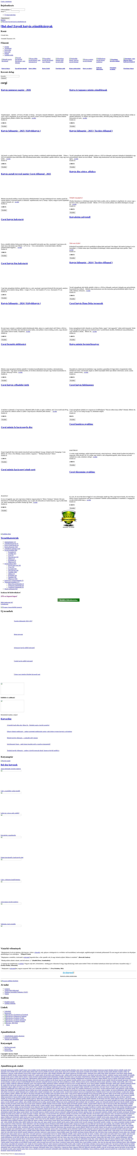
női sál (134, 1120)
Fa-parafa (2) (12, 552)
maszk (10, 1120)
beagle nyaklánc (75, 1118)
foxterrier (52, 1112)
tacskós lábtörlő (80, 1127)
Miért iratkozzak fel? (7, 602)
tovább (34, 118)
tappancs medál (55, 1115)
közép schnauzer (88, 1128)
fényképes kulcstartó (35, 1093)
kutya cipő (69, 1095)
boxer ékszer (56, 1142)
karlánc (64, 1086)
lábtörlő (87, 1127)
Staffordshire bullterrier (76, 1097)
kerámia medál (86, 1098)
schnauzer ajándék (89, 1097)
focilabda (11, 1115)
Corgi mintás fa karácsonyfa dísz (16, 427)
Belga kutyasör (18, 634)
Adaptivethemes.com (19, 1153)
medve (51, 1090)
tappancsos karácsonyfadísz (75, 1086)
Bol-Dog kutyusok (9, 1047)
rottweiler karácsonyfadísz (24, 1080)
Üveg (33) (11, 567)
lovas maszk (85, 1107)
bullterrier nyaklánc (29, 1118)
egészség (100, 1097)
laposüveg (127, 1144)
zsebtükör (102, 1083)
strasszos (90, 1122)
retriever (49, 1110)
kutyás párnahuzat (50, 1123)
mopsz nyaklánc (38, 1120)
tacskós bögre (69, 1092)
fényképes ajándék (104, 1076)
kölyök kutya (84, 1135)
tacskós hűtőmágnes (121, 1137)
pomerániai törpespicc (109, 1097)
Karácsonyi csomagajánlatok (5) (13, 580)
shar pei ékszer (120, 1097)
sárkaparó (18, 1105)
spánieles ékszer (52, 1145)
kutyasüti (32, 1133)
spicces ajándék (13, 1110)
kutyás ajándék (119, 1144)
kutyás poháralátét (97, 1115)
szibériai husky (116, 1125)
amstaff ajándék (51, 1102)
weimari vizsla (124, 1086)
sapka (101, 1133)
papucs (3, 1117)
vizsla (60, 1100)
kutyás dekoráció (36, 1107)
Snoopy (107, 1086)
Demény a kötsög (107, 1145)
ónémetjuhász (5, 1095)
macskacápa (99, 1123)
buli (117, 1118)
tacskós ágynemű (11, 1103)
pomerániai (121, 1122)
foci (5, 1132)
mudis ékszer (122, 1118)
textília (10, 1105)
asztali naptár (39, 1075)
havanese (105, 1093)
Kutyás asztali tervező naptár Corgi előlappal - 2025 (26, 174)
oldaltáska (133, 1142)
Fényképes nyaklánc (113, 68)
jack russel (126, 1127)
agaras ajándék (114, 1117)
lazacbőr (131, 1095)
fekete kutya (70, 1076)
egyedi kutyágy (30, 1139)
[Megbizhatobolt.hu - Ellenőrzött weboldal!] (68, 527)
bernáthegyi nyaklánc (95, 1107)
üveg (121, 1130)
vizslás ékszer (122, 1149)
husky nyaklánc (94, 1133)
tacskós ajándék (12, 1127)
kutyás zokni (95, 1105)
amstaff (40, 1092)
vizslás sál (14, 1081)
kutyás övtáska (22, 1125)
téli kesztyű (116, 1102)
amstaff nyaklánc (83, 1103)
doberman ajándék (73, 1105)
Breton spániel (128, 1105)
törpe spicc (89, 1115)
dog (116, 1149)
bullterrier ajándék (67, 1133)
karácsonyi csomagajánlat (43, 1133)
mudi (50, 1144)
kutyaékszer (112, 1073)
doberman (91, 1073)
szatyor (12, 1076)
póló (21, 1093)
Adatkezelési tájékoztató (11, 990)
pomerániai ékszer (90, 1092)
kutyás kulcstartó (75, 1130)
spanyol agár (119, 1140)
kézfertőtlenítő (26, 1081)
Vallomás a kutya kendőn (8, 924)
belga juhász (104, 1073)
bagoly (123, 1125)
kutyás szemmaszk (41, 1070)
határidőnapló (121, 1108)
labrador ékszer (43, 1095)
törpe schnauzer (33, 1147)
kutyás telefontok (73, 1128)
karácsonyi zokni (46, 1132)
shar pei (27, 1137)
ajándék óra (4, 1098)
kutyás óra (54, 1133)
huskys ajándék (38, 1086)
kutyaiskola (79, 1117)
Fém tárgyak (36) (13, 570)
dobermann (59, 1127)
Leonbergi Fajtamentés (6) (16, 587)
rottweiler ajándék (95, 1147)
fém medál (56, 1092)
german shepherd (23, 1075)
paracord (95, 1128)
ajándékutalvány (130, 1108)
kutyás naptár (51, 1140)
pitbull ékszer (87, 1095)
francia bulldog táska (74, 1135)
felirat (130, 1086)
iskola (21, 1118)
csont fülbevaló (12, 1144)
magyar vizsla (21, 1133)
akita (63, 1108)
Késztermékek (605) (10, 564)
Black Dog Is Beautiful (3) (16, 584)
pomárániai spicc (48, 1092)
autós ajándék (28, 1102)
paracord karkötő (110, 1149)
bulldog (56, 1083)
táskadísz (89, 1113)
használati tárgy (47, 1098)
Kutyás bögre (6, 68)
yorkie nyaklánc (105, 1090)
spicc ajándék (131, 1132)
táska (14, 1112)
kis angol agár (5, 1110)
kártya (72, 1107)
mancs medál (47, 1122)
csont (32, 1125)
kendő (21, 1070)
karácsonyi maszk (60, 1070)
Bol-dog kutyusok (9, 765)
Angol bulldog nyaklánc (90, 1142)
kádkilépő (66, 1125)
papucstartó (98, 1112)
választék (37, 952)
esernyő (19, 1081)
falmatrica (58, 1075)
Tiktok (8, 1025)
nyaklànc (21, 963)
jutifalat (130, 1137)
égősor (6, 1092)
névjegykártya (96, 1113)
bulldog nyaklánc (34, 1115)
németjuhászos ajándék (88, 1076)
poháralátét (55, 1149)
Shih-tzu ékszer (119, 1098)
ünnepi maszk (101, 1081)
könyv (28, 1133)
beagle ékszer (56, 1120)
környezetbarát (80, 1102)
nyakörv (62, 1092)
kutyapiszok (74, 1085)
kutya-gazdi (27, 1103)
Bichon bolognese (36, 1081)
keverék (85, 1122)
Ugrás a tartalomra (6, 1)
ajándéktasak (87, 1108)
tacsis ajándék (91, 1085)
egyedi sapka (110, 1147)
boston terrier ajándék (72, 1142)
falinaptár (93, 1098)
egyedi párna (98, 1075)
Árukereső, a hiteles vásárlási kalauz (68, 976)
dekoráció (14, 1130)
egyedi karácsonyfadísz (98, 1108)
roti (94, 1112)
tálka (64, 1073)
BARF (97, 1095)
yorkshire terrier (35, 1105)
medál (114, 1112)
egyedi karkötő (93, 1120)
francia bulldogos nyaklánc (68, 1081)
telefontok (35, 1102)
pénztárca (49, 1135)
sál (66, 1083)
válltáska (17, 1093)
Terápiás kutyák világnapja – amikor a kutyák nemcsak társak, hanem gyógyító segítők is (33, 750)
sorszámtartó (33, 1135)
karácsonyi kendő (127, 1128)
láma (102, 1140)
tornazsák (3, 1070)
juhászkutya (4, 1073)
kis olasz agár (107, 1142)
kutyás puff (97, 1140)
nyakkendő (89, 1090)
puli (35, 1123)
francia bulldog (94, 1083)
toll (82, 1144)
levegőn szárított (76, 1080)
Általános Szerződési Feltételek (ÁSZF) (16, 992)
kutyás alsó (96, 1135)
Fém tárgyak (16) (13, 557)
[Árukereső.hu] (68, 973)
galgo (2, 1105)
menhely (47, 1105)
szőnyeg (68, 1085)
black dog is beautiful (69, 1071)
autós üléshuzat (119, 1088)
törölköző (15, 1120)
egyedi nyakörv (126, 1120)
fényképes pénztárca (90, 1144)
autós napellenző (100, 1125)
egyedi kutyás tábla (111, 1103)
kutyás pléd (66, 1118)
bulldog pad (8, 1117)
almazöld (44, 1081)
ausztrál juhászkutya (28, 1132)
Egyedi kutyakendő (21, 68)
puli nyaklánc (108, 1123)
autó (13, 1105)
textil (2, 1100)
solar (128, 1133)
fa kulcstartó (47, 1149)
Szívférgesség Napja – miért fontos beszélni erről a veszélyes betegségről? (28, 744)
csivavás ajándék (43, 1071)
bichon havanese (6, 1139)
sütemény (110, 1105)
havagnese (51, 1071)
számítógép (77, 1107)
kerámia (127, 1122)
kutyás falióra (75, 1100)
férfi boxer (132, 1080)
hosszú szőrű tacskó (119, 1110)
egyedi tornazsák (83, 1120)
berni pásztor (93, 1070)
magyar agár (62, 1080)
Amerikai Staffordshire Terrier (38, 1140)
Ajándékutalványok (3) (11, 543)
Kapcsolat (7, 52)
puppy (59, 1108)
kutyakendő (55, 1098)
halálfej (51, 1097)
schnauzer (62, 1095)
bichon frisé (74, 1139)
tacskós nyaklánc (6, 1083)
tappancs (20, 1120)
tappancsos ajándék (6, 1075)
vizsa (27, 1140)
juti (59, 1107)
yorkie (96, 1139)
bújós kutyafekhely (6, 1118)
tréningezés (50, 1083)
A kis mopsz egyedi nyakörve (9, 902)
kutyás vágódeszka (91, 1081)
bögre (45, 1137)
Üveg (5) (11, 555)
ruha (96, 1132)
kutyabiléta (64, 1135)
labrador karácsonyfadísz (54, 1103)
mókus (47, 1147)
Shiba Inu (45, 1144)
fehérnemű (42, 1147)
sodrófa (132, 1144)
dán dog (68, 1088)
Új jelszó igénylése (10, 15)
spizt (133, 1133)
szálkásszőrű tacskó (72, 1112)
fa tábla (22, 1137)
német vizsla (40, 1100)
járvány (113, 1137)
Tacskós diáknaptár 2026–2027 (23, 621)
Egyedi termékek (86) (10, 550)
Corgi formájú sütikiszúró (13, 344)
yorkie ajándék (8, 1122)
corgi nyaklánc (31, 1070)
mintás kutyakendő (82, 1093)
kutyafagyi (95, 1078)
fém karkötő (97, 1122)
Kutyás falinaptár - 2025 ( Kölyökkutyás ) (21, 131)
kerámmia (112, 1118)
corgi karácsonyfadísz (39, 1083)
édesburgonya (88, 1088)
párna (33, 1080)
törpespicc (19, 1123)
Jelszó (3, 11)
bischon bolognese (32, 1097)
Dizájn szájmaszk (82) (11, 589)
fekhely (52, 1100)
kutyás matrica (66, 1122)
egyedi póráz (129, 1147)
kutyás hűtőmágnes (118, 1090)
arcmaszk (3, 1150)
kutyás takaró (39, 1139)
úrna (102, 1142)
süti (109, 1139)
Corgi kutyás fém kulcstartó (14, 263)
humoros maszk (52, 1081)
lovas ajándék (44, 1085)
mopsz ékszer (84, 1118)
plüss (35, 1122)
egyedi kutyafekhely (96, 1145)
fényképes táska (17, 1122)
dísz (96, 1097)
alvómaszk (68, 1110)
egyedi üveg (11, 1092)
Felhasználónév (6, 9)
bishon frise (4, 1090)
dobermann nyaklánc (94, 1118)
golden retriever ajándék (24, 1130)
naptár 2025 (127, 1070)
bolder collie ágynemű (15, 1095)
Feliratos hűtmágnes (99, 68)
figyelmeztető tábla (53, 1095)
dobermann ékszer (110, 1108)
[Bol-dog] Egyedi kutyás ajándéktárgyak (27, 26)
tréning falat (34, 1071)
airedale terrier (78, 1122)
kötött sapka (30, 1128)
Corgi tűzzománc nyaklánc (82, 472)
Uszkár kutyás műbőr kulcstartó (23, 661)
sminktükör (15, 1100)
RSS (16, 1023)
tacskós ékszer (48, 1120)
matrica (62, 1107)
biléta (92, 1095)
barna (65, 1137)
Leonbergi (63, 1142)
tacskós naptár (108, 1071)
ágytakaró (63, 1115)
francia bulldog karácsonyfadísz (120, 1076)
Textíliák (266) (12, 572)
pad (2, 1076)
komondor (21, 1144)
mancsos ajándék (44, 1112)
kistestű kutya (52, 1085)
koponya (53, 1132)
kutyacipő (49, 1142)
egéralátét (114, 1100)
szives (73, 1117)
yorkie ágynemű (41, 1142)
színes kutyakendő (22, 1085)
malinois (7, 1093)
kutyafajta (119, 1112)
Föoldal (6, 47)
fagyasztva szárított (44, 1080)
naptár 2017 (108, 1144)
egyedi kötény (72, 1108)
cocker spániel (77, 1133)
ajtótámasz (22, 1110)
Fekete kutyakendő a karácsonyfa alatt (12, 857)
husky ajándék (120, 1083)
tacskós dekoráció (113, 1132)
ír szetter (42, 1105)
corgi (25, 1144)
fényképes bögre (103, 1132)
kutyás (15, 1132)
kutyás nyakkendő (60, 1112)
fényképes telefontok (82, 1125)
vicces (88, 1083)
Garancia (7, 989)
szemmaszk (126, 1112)
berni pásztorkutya (66, 1120)
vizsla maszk (79, 1071)
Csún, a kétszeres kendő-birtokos (10, 879)
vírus (5, 1105)
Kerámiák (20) (12, 575)
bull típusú (82, 1100)
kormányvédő (61, 1097)
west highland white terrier (79, 1110)
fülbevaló (87, 1147)
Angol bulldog (63, 1128)
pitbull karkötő (42, 1078)
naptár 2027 (31, 1075)
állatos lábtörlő (103, 1078)
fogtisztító (86, 1086)
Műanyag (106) (12, 579)
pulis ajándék (129, 1125)
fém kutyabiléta (45, 1107)
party (55, 1097)
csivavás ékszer (60, 1110)
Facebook (25, 1014)
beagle (68, 1073)
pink (86, 1102)
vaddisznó (67, 1140)
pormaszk (117, 1095)
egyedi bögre (75, 1113)
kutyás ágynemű (85, 1130)
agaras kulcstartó (91, 1137)
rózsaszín (101, 1071)
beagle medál (32, 1142)
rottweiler (86, 1070)
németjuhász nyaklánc (126, 1103)
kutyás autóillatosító (69, 1102)
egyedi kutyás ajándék (127, 1093)
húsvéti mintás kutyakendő (70, 1103)
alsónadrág (4, 1147)
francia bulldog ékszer (19, 1097)
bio (89, 1133)
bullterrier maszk (58, 1125)
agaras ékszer (59, 1071)
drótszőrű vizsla (28, 1083)
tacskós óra (106, 1115)
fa (72, 1095)
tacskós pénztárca (71, 1070)
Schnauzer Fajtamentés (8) (16, 585)
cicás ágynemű (27, 1095)
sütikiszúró (20, 1083)
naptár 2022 (4, 1127)
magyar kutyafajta (120, 1147)
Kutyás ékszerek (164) (11, 547)
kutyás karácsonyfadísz (95, 1093)
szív (21, 1113)
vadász (70, 1117)
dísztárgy (17, 1115)
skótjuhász (59, 1073)
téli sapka (112, 1085)
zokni (55, 1090)
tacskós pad (39, 1073)
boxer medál (26, 1145)
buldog (32, 1090)
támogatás (61, 1140)
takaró (10, 1086)
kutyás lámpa (103, 1105)
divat (16, 1071)
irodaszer (76, 1092)
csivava (84, 1080)
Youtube (22, 1021)
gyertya (130, 1081)
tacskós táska (20, 1103)
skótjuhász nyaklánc (59, 1078)
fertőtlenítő (108, 1125)
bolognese (112, 1140)
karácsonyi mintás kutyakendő (107, 1128)
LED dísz (84, 1133)
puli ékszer (80, 1132)
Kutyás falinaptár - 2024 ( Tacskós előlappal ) (91, 262)
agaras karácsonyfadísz (36, 1137)
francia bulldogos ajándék (97, 1149)
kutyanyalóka (42, 1102)
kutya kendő (121, 1100)
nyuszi (16, 1102)
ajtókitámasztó (80, 1078)
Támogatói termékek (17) (11, 582)
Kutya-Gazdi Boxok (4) (11, 545)
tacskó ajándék (123, 1075)
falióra (67, 1097)
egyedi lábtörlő (23, 1142)
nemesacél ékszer (130, 1083)
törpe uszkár (13, 1133)
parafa (112, 1115)
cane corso (70, 1137)
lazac (66, 1108)
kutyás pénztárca (95, 1086)
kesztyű (8, 1108)
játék (126, 1090)
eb (79, 1139)
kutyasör (102, 1086)
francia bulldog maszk (63, 1132)
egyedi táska (29, 1110)
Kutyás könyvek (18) (14, 565)
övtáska (122, 1107)
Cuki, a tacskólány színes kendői (10, 791)
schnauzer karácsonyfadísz (60, 1144)
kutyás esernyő (100, 1144)
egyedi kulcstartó (51, 1113)
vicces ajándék (15, 1108)
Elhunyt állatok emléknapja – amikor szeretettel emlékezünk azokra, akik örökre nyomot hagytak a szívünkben (39, 731)
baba (26, 1149)
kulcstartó (27, 957)
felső (29, 1085)
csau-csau (60, 1139)
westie (49, 1115)
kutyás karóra (97, 1090)
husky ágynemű (115, 1113)
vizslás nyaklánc (14, 1107)
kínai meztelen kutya (69, 1127)
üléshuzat (49, 1086)
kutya (19, 1150)
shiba (128, 1142)
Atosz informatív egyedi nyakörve (11, 769)
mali (104, 1103)
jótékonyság (59, 1102)
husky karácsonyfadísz (14, 1147)
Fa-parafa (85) (12, 569)
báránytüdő (121, 1078)
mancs (23, 1140)
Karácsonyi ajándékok (11, 1037)
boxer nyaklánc (122, 1133)
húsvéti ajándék (124, 1102)
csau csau (32, 1088)
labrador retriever (31, 1098)
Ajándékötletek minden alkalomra (14, 1036)
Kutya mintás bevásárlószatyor (84, 344)
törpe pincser (83, 1105)
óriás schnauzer (105, 1113)
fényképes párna (100, 1110)
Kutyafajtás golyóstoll (79, 217)
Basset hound (83, 1085)
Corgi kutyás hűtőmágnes (81, 385)
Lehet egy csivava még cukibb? (10, 813)
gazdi (27, 1088)
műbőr (24, 1122)
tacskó (2, 1093)
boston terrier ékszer (122, 1145)
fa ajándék (102, 1095)
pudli (23, 1078)
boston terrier (12, 1098)
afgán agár (75, 1120)
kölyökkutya (128, 1107)
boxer (40, 1118)
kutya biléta (97, 1073)
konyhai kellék (34, 1112)
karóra (33, 1103)
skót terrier (6, 1076)
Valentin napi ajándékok (11, 1039)
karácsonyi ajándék (95, 1117)
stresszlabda (4, 1120)
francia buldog (14, 1142)
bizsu (81, 1142)
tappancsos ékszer (67, 1147)
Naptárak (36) (12, 577)
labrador (5, 1149)
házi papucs (42, 1113)
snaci (53, 1110)
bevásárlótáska (85, 1149)
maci (61, 1137)
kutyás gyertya (71, 1083)
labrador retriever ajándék (115, 1070)
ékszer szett (15, 1118)
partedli (37, 1145)
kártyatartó (107, 1137)
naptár (17, 1092)
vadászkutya (59, 1118)
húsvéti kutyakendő (116, 1080)
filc (2, 1085)
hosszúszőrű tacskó (23, 1135)
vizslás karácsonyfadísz (83, 1145)
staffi (19, 1071)
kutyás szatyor (28, 1117)
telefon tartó (124, 1123)
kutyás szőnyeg (108, 1127)
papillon (81, 1088)
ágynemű (41, 1149)
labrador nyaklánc (118, 1071)
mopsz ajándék (74, 1140)
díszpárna (53, 1130)
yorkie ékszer (116, 1130)
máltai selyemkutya (18, 1086)
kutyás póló (45, 1118)
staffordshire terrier (86, 1139)
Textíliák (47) (12, 553)
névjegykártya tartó (49, 1075)
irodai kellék (120, 1081)
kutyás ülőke (82, 1113)
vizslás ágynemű (33, 1076)
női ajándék (131, 1075)
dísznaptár (132, 1145)
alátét (116, 1085)
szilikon (21, 1102)
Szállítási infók (8, 55)
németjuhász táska (67, 1149)
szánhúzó (110, 1075)
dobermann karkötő (116, 1120)
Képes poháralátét (74, 68)
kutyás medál (94, 1127)
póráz (36, 1118)
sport (107, 1085)
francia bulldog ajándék (40, 1110)
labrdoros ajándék (70, 1078)
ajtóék (110, 1093)
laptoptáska (58, 1105)
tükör (114, 1145)
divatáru (14, 1075)
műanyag (100, 1103)
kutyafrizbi (57, 1093)
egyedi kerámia (127, 1130)
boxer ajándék (35, 1085)
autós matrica (109, 1110)
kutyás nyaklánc (5, 1135)
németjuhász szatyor (21, 1128)
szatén (21, 1117)
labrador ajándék (45, 1130)
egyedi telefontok (118, 1127)
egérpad (98, 1085)
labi (58, 1081)
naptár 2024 (6, 1085)
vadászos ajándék (102, 1130)
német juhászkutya (28, 1123)
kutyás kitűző (16, 1113)
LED (122, 1095)
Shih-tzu (78, 1081)
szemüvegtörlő (92, 1103)
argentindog (45, 1090)
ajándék (57, 1088)
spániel (114, 1135)
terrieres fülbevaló (89, 1132)
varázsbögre (38, 1088)
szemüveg (128, 1097)
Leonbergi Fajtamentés (36, 1108)
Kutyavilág (7, 50)
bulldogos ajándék (41, 1103)
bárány (91, 1135)
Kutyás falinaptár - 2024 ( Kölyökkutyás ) (21, 303)
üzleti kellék (59, 1123)
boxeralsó (128, 1078)
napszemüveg (9, 1097)
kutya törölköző (89, 1140)
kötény (125, 1071)
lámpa (18, 1112)
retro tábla (10, 1132)
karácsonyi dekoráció (63, 1090)
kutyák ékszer (54, 1080)
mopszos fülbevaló (78, 1147)
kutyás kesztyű (52, 1108)
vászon (9, 1150)
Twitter (22, 1018)
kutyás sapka (105, 1117)
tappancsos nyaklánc (13, 1070)
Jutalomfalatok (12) (10, 542)
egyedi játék (16, 1137)
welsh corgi (99, 1102)
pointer (29, 1125)
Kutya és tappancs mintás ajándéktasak (88, 90)
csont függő (90, 1075)
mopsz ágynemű (99, 1100)
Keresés (3, 76)
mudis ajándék (128, 1073)
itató (129, 1090)
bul (113, 1144)
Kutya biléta (32, 68)
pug (56, 1140)
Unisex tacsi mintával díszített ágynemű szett (27, 674)
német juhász (25, 1147)
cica (112, 1122)
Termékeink (7, 48)
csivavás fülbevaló (90, 1123)
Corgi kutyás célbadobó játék (15, 385)
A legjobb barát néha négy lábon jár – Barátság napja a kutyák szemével (28, 725)
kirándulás (89, 1080)
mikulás (46, 1108)
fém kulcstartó (40, 1123)
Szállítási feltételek (9, 1003)
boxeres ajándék (56, 1122)
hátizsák (111, 1095)
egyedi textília (116, 1093)
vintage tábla (100, 1137)
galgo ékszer (4, 1144)
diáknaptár (39, 1098)
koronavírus (88, 1078)
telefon (83, 1115)
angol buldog (19, 1145)
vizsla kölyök (73, 1093)
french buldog (38, 1144)
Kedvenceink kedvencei (127, 1113)
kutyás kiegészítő (20, 1090)
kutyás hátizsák (78, 1095)
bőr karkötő (86, 1117)
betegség (80, 1112)
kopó (13, 1128)
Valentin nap (4, 1115)
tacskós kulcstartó (16, 1139)
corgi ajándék (11, 1071)
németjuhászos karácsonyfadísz (66, 1145)
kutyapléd (8, 1113)
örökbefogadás (97, 1080)
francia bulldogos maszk (117, 1139)
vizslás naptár (123, 1085)
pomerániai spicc (130, 1117)
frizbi (97, 1076)
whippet (100, 1127)
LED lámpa (78, 1076)
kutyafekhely (91, 1102)
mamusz (68, 1080)
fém (93, 1139)
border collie (130, 1149)
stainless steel (8, 1100)
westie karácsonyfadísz (63, 1130)
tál (128, 1071)
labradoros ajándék (65, 1113)
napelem (67, 1107)
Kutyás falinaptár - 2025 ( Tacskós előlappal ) (91, 131)
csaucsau (10, 1073)
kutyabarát (113, 1086)
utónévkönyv (43, 1115)
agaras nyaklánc (12, 1125)
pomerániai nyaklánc (120, 1115)
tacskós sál (77, 1137)
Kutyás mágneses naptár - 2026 (16, 90)
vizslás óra (31, 1144)
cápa (98, 1142)
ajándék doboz (33, 1092)
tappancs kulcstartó (44, 1128)
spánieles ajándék (107, 1112)
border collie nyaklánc (74, 1144)
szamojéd (47, 1100)
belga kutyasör (115, 1107)
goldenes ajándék (6, 1130)
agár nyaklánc (116, 1123)
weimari (33, 1073)
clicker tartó (11, 1140)
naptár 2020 (54, 1117)
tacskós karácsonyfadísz (108, 1088)
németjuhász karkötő (7, 1112)
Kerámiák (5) (12, 560)
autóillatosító (10, 1088)
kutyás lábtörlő (47, 1088)
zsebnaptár (61, 1083)
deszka (37, 1128)
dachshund (80, 1108)
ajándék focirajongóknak (35, 1127)
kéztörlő (20, 1132)
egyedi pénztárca (6, 1081)
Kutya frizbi (46, 68)
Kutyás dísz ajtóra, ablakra (82, 171)
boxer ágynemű (110, 1092)
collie (126, 1081)
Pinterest (23, 1016)
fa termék (86, 1071)
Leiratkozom (4, 604)
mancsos (126, 1095)
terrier (32, 1145)
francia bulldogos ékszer (119, 1142)
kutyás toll (13, 1085)
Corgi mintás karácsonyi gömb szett (18, 469)
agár (2, 1122)
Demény (105, 1075)
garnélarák (25, 1127)
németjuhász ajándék (57, 1076)
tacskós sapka (12, 1149)
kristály (21, 1100)
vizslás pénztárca (19, 1073)
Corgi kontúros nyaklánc (81, 424)
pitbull (2, 1097)
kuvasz (53, 1105)
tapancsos (83, 1137)
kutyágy (129, 1085)
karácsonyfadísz (68, 1123)
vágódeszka (128, 1100)
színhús (12, 1093)
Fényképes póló (60, 68)
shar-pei (27, 1090)
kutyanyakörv (45, 1097)
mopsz (25, 1070)
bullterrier (14, 1083)
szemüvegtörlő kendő (44, 1076)
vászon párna (54, 1128)
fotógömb (49, 1078)
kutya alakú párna (20, 1088)
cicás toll (103, 1147)
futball (112, 1098)
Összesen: (9, 38)
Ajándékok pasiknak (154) (12, 548)
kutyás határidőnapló (30, 1100)
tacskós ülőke (5, 1107)
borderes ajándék (40, 1125)
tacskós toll (106, 1133)
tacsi (118, 1086)
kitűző (89, 1105)
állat (119, 1103)
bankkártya (11, 1090)
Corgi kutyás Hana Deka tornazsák (86, 303)
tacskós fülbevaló (81, 1083)
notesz (116, 1122)
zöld (58, 1137)
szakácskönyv (24, 1115)
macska (116, 1075)
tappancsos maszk (102, 1070)
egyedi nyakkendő (6, 1145)
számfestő (122, 1117)
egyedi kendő (120, 1135)
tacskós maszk (41, 1135)
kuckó (110, 1130)
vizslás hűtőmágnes (6, 1137)
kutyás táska (81, 1090)
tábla (13, 1145)
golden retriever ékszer (21, 1076)
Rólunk (6, 53)
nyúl (37, 1080)
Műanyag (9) (12, 562)
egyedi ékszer (10, 1078)
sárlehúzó (52, 1118)
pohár (60, 1149)
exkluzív (129, 1115)
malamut (81, 1140)
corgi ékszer (119, 1073)
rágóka (60, 1133)
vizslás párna (91, 1110)
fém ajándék (73, 1132)
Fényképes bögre (128, 68)
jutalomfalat (4, 1125)
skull (44, 1086)
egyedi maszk (129, 1135)
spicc (62, 1075)
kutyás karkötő (106, 1107)
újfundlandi (91, 1125)
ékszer (23, 1139)
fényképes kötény (82, 1073)
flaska (72, 1122)
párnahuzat (93, 1130)
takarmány (126, 1080)
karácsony (63, 1088)
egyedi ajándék (9, 1102)
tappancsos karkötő (79, 1123)
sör (97, 1098)
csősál (49, 1117)
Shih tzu (25, 1093)
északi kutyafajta (27, 1113)
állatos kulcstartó (52, 1137)
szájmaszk (65, 1105)
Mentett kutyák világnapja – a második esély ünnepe (22, 738)
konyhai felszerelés (24, 1107)
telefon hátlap (36, 1130)
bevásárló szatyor (82, 1075)
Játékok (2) (11, 558)
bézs (57, 1113)
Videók (6, 994)
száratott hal (129, 1110)
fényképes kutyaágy (104, 1098)
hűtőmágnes (76, 1149)
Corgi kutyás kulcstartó (12, 219)
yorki (125, 1098)
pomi (55, 1139)
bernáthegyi (70, 1115)
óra (112, 1090)
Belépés (3, 20)
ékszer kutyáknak (118, 1105)
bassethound (4, 1080)
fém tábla (127, 1139)
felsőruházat (14, 1135)
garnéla (103, 1122)
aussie (107, 1095)
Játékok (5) (11, 574)
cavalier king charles (128, 1092)
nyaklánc (108, 1122)
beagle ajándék (106, 1080)
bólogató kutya (5, 1133)
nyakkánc (35, 1113)
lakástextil (4, 1088)
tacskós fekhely (25, 1112)
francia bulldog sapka (47, 1093)
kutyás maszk (90, 1100)
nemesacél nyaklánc (106, 1135)
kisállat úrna (30, 1122)
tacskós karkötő (28, 1086)
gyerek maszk (105, 1118)
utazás (23, 1105)
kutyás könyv (97, 1088)
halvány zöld (54, 1107)
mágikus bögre (88, 1112)
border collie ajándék (50, 1073)
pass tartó (72, 1125)
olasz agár (40, 1122)
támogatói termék (108, 1102)
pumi (65, 1076)
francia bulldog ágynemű (39, 1117)
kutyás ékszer (67, 1100)
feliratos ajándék (21, 1098)
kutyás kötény (94, 1071)
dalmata (107, 1140)
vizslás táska (67, 1139)
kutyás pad (14, 1150)
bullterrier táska (103, 1139)
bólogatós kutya (24, 1092)
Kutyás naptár (8, 1050)
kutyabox (37, 1132)
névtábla (27, 1105)
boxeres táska (123, 1132)
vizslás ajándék (129, 1088)
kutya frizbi (38, 1090)
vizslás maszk (49, 1125)
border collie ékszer (65, 1098)
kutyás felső (27, 1073)
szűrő (53, 1088)
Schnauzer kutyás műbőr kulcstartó (24, 648)
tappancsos (73, 1073)
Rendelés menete (9, 1002)
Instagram (23, 1019)
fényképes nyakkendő (49, 1127)
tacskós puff (51, 1070)
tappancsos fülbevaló (104, 1120)
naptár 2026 (113, 1133)
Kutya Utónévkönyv (56, 1147)
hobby (19, 1127)
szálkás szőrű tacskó (70, 1075)
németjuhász (4, 1086)
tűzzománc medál (111, 1083)
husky (27, 1078)
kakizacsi (118, 1092)
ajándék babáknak (48, 1139)
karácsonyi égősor (10, 1123)
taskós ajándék (63, 1117)
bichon (83, 1081)
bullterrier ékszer (101, 1092)
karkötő (80, 1128)
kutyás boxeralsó (24, 1108)
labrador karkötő (76, 1098)
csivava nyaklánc (113, 1078)
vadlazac (103, 1085)
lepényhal (18, 1140)
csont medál (107, 1100)
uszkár (57, 1100)
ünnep (130, 1123)
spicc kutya (80, 1070)
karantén (119, 1128)
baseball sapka (20, 1149)
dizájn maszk (43, 1145)
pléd (39, 1097)
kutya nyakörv (56, 1135)
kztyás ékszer (74, 1090)
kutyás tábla (131, 1098)
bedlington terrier (57, 1086)
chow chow (77, 1115)
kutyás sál (82, 1092)
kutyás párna (18, 1078)
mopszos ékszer (61, 1085)
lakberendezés (33, 1078)
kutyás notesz (65, 1093)
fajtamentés (16, 1117)
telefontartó (35, 1095)
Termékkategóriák (10, 538)
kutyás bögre (12, 1080)
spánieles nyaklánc (111, 1081)
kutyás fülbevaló (28, 1120)
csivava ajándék (33, 1149)
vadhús (128, 1118)
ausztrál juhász (26, 1071)
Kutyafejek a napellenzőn (8, 835)
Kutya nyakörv (87, 68)
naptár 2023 (75, 1088)
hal (131, 1133)
